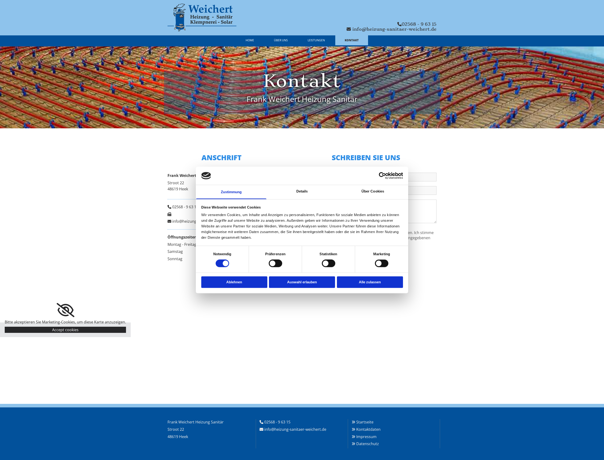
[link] (65, 310)
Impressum (366, 436)
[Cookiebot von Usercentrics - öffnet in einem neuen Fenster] (382, 175)
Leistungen (316, 40)
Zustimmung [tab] (231, 192)
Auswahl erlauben (302, 282)
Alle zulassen (370, 282)
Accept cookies (65, 329)
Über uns (281, 40)
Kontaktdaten (368, 429)
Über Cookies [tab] (372, 191)
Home (250, 40)
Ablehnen (234, 282)
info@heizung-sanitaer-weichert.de (295, 429)
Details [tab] (302, 191)
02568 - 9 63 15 (185, 206)
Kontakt (352, 40)
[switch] (275, 263)
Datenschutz (367, 443)
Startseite (364, 422)
